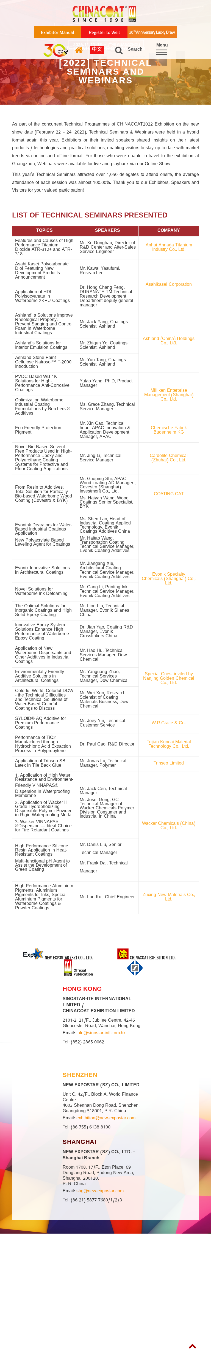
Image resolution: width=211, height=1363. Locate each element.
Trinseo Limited (169, 764)
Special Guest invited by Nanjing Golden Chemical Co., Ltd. (168, 679)
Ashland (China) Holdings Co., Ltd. (169, 341)
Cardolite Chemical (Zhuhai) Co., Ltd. (169, 458)
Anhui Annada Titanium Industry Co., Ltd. (169, 248)
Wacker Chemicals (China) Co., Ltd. (168, 826)
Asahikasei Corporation (169, 285)
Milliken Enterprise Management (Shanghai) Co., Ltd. (168, 395)
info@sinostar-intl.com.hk (101, 1034)
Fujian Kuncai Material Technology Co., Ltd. (168, 745)
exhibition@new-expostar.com (105, 1119)
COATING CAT (169, 495)
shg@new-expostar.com (100, 1192)
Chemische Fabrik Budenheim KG (169, 431)
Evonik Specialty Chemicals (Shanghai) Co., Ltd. (169, 579)
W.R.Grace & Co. (169, 724)
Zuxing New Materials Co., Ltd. (169, 898)
